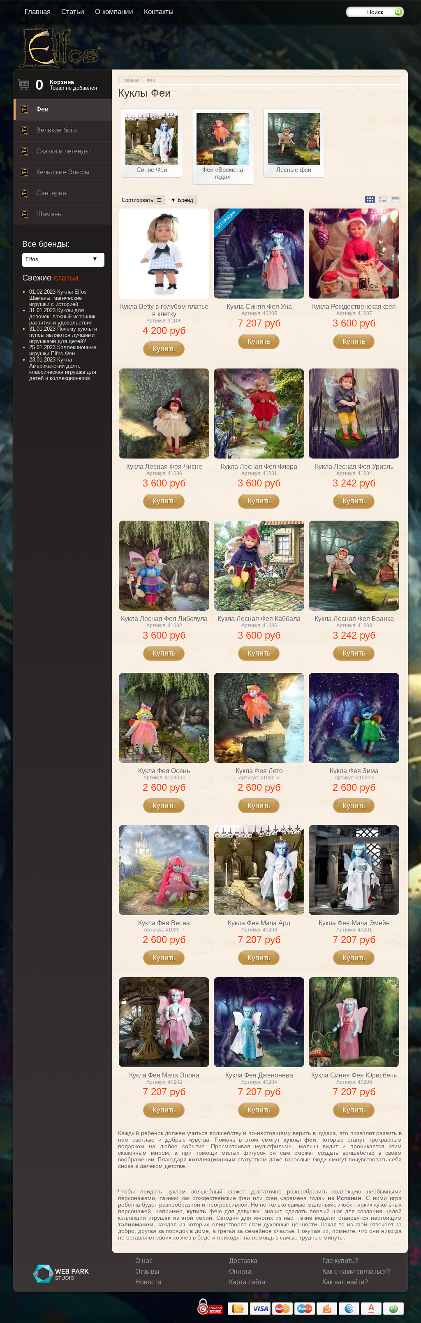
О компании (114, 12)
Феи (42, 109)
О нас (144, 1260)
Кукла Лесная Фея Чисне (164, 466)
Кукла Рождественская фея (354, 306)
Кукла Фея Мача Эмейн (354, 923)
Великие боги (56, 130)
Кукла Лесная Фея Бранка (354, 618)
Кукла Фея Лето (259, 770)
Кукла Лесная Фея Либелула (164, 618)
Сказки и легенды (63, 151)
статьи (66, 277)
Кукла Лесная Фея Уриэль (354, 466)
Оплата (240, 1271)
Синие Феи (151, 169)
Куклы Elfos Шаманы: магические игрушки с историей (58, 298)
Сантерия (51, 193)
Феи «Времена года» (222, 173)
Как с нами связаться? (356, 1271)
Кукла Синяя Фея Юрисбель (354, 1075)
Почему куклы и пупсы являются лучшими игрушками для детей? (63, 335)
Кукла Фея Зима (354, 770)
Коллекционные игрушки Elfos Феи (62, 350)
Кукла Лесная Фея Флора (259, 466)
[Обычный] (370, 199)
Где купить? (340, 1260)
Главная (38, 12)
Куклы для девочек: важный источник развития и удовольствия (62, 316)
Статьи (72, 12)
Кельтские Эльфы (63, 172)
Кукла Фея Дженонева (259, 1075)
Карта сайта (247, 1282)
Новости (148, 1282)
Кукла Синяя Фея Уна (259, 306)
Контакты (158, 12)
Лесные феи (293, 169)
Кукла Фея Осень (164, 770)
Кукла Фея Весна (164, 923)
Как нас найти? (345, 1282)
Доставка (243, 1260)
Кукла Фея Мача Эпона (164, 1075)
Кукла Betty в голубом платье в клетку (164, 310)
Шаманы (49, 214)
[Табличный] (383, 199)
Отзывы (147, 1271)
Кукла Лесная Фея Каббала (259, 618)
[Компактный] (395, 199)
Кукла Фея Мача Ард (259, 923)
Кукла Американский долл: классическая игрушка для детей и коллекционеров (62, 369)
